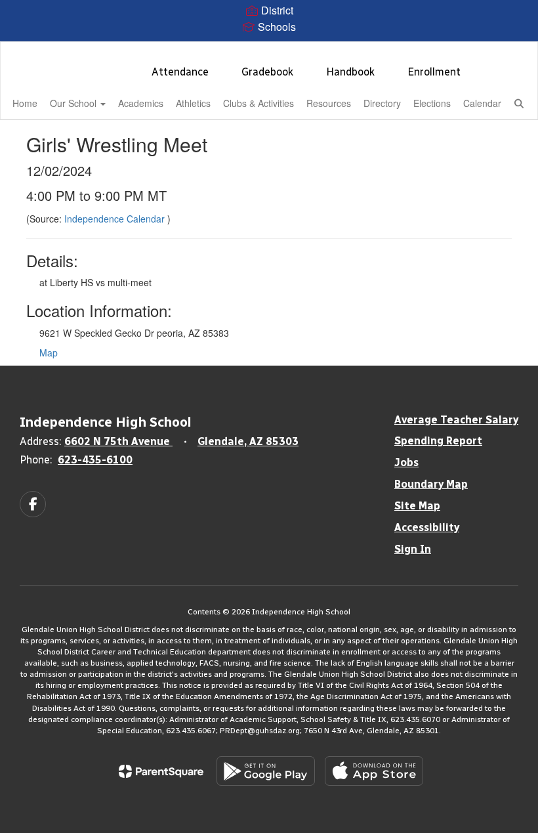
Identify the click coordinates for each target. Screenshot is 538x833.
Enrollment (434, 72)
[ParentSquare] (161, 771)
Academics (140, 103)
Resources (328, 103)
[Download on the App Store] (374, 771)
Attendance (180, 72)
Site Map (417, 506)
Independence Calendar (115, 218)
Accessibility (426, 527)
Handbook (350, 72)
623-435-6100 (95, 460)
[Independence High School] (269, 50)
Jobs (406, 462)
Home (24, 103)
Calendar (482, 103)
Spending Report (438, 441)
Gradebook (267, 72)
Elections (432, 103)
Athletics (193, 103)
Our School (74, 103)
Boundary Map (431, 484)
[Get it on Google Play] (266, 771)
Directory (382, 103)
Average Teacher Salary (456, 420)
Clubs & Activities (258, 103)
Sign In (412, 549)
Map (48, 352)
